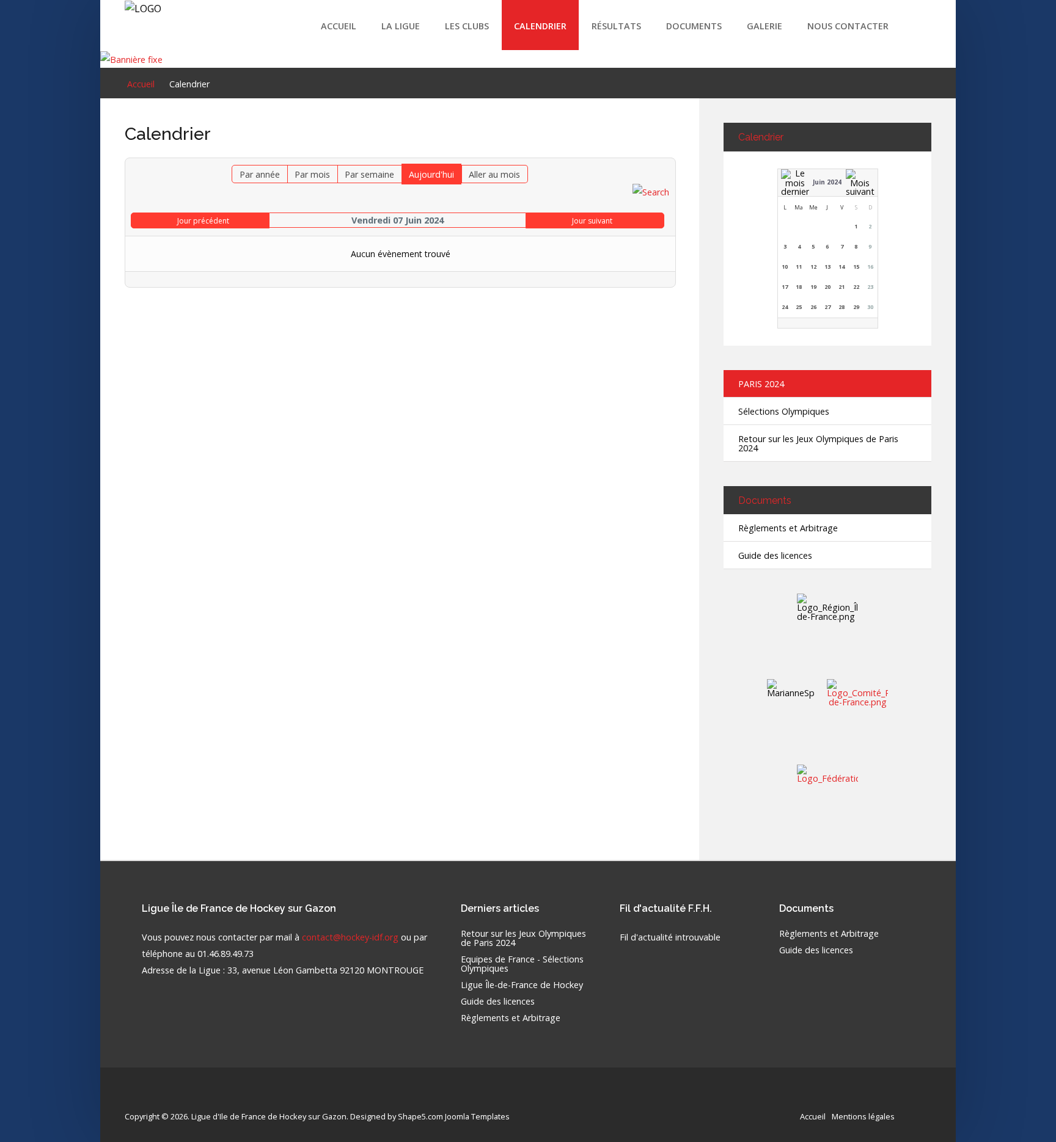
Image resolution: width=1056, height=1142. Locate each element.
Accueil (338, 26)
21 (841, 287)
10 (785, 267)
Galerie (764, 26)
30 (870, 307)
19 (813, 287)
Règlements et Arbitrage (788, 528)
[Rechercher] (650, 191)
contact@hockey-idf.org (350, 937)
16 (870, 267)
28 (841, 307)
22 (856, 287)
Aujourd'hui (431, 174)
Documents (694, 26)
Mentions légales (863, 1116)
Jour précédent (203, 221)
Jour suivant (592, 221)
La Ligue (400, 26)
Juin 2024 (827, 182)
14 (841, 267)
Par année (260, 174)
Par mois (312, 174)
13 (827, 267)
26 (813, 307)
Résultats (616, 26)
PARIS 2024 (761, 384)
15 (856, 267)
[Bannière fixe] (131, 58)
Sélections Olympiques (783, 411)
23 (870, 287)
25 (799, 307)
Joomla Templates (477, 1116)
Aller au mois (494, 174)
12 (813, 267)
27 (827, 307)
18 (799, 287)
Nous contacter (848, 26)
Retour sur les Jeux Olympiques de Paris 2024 (818, 443)
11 (799, 267)
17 (785, 287)
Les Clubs (467, 26)
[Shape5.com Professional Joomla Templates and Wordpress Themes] (151, 1097)
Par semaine (369, 174)
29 (856, 307)
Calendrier (540, 26)
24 (785, 307)
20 (827, 287)
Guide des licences (775, 555)
